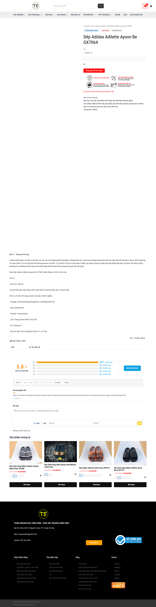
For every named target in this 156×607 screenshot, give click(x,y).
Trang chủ (86, 26)
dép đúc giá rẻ (133, 104)
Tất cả (18, 382)
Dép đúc (125, 104)
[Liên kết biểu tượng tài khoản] (151, 6)
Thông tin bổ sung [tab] (22, 254)
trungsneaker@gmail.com (27, 534)
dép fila (141, 104)
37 (30, 347)
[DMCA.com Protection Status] (118, 585)
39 (32, 347)
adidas (89, 104)
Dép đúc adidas (100, 26)
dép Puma (99, 107)
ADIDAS (94, 110)
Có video (57, 382)
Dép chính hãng (117, 101)
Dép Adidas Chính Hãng (104, 101)
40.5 (35, 347)
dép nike (93, 107)
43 (39, 347)
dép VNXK (112, 107)
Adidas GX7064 (96, 104)
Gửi (139, 423)
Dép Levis (86, 107)
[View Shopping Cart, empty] (145, 6)
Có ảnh (66, 382)
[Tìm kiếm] (101, 6)
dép (103, 104)
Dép (92, 26)
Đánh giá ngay (132, 368)
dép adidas (108, 104)
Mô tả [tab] (11, 254)
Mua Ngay (27, 485)
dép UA (106, 107)
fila (117, 107)
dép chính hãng (117, 104)
